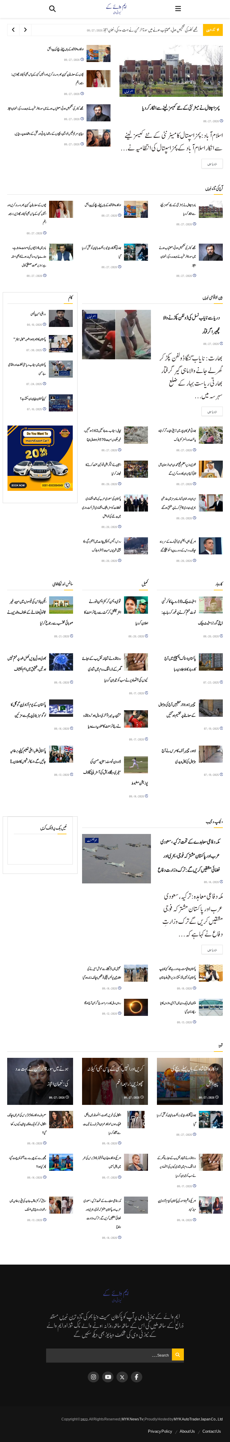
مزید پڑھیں (209, 163)
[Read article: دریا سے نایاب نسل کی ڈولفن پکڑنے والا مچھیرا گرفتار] (116, 334)
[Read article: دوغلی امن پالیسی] (61, 318)
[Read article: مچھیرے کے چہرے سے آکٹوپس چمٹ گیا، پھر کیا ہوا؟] (61, 1162)
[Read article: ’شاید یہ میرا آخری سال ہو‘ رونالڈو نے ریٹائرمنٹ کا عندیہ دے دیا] (136, 718)
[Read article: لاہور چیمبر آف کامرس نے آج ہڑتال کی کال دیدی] (211, 754)
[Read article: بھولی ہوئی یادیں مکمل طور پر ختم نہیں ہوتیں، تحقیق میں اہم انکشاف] (61, 661)
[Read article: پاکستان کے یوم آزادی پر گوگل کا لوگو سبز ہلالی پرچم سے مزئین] (61, 708)
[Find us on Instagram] (93, 1377)
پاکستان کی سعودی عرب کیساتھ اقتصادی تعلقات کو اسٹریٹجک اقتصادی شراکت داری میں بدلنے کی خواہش (101, 507)
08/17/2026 (136, 693)
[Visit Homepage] (116, 9)
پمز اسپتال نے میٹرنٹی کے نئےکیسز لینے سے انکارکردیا (181, 108)
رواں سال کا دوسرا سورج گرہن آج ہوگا (102, 1003)
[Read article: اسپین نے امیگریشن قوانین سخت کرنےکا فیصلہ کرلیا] (136, 469)
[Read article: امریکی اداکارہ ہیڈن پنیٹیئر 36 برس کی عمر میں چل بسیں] (136, 1162)
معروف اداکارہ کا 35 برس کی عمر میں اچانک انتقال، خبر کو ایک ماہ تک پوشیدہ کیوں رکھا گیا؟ (26, 1124)
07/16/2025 (34, 409)
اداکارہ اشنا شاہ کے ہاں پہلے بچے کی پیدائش (65, 49)
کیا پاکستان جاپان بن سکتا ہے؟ (33, 399)
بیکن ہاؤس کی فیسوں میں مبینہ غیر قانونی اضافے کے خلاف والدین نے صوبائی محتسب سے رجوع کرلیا (40, 612)
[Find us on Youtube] (108, 1377)
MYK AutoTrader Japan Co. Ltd (198, 1419)
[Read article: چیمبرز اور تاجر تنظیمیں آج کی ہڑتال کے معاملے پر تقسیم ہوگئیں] (211, 708)
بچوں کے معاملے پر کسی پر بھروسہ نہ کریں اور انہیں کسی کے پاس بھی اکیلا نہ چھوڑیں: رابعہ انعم (26, 214)
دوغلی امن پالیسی (38, 314)
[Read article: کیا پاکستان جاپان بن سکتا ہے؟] (61, 402)
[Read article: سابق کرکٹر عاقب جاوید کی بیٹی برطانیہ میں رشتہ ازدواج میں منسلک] (61, 1205)
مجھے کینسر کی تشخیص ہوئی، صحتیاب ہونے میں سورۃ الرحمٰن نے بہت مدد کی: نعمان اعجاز (150, 29)
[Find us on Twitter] (122, 1377)
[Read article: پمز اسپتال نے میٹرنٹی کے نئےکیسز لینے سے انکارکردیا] (171, 71)
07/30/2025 (34, 350)
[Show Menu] (178, 9)
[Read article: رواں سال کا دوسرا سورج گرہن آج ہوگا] (136, 1007)
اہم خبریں (128, 91)
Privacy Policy (160, 1431)
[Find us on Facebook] (136, 1377)
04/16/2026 (34, 324)
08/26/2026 (109, 483)
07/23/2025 (211, 682)
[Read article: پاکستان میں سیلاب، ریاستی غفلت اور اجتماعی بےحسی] (61, 369)
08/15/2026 (61, 682)
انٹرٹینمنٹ (92, 840)
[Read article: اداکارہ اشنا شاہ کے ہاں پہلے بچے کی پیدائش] (99, 53)
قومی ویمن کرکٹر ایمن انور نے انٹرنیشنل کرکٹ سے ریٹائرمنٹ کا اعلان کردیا (116, 612)
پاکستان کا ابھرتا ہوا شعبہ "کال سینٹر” (29, 339)
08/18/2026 (109, 1143)
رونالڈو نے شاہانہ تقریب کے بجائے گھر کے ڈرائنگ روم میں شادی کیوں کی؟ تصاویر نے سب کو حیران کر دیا (115, 669)
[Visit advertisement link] (40, 458)
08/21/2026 (61, 636)
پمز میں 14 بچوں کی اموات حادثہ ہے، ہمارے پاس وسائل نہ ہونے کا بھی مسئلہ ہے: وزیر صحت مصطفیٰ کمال (28, 257)
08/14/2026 (61, 728)
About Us (187, 1431)
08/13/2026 (61, 774)
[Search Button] (52, 9)
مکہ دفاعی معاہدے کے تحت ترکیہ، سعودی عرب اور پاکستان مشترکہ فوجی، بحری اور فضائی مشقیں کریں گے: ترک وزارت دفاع (189, 856)
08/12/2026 (109, 1013)
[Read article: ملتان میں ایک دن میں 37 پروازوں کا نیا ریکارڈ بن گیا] (211, 1007)
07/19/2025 (211, 728)
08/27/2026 (211, 121)
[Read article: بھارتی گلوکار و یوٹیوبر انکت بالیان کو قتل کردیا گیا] (136, 252)
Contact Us (211, 1431)
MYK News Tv (132, 1419)
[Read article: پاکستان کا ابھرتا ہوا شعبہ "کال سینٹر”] (61, 343)
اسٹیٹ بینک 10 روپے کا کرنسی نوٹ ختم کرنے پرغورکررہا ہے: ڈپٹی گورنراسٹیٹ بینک (192, 612)
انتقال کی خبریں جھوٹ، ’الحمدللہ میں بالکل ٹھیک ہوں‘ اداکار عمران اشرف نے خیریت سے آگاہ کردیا (102, 1124)
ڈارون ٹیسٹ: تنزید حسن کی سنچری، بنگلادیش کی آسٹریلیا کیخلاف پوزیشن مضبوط (115, 772)
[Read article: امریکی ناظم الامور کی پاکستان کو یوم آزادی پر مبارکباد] (211, 1205)
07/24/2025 (34, 383)
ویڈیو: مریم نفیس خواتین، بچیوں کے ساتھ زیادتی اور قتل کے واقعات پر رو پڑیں (49, 134)
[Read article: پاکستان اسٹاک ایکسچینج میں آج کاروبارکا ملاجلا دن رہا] (211, 661)
